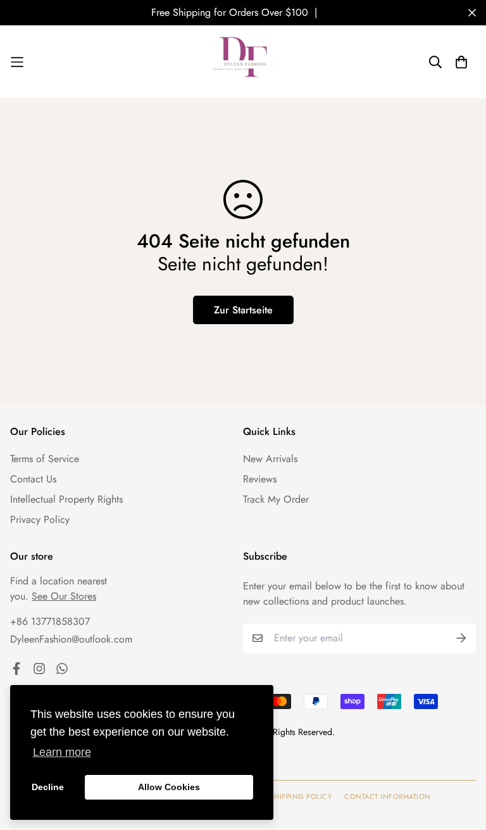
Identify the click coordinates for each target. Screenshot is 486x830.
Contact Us (33, 479)
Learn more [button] (62, 752)
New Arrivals (270, 458)
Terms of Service (44, 458)
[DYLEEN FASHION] (243, 61)
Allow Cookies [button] (169, 787)
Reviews (260, 479)
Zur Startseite (243, 310)
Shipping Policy (301, 796)
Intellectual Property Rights (66, 499)
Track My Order (276, 499)
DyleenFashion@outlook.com (71, 639)
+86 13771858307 (50, 621)
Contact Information (387, 796)
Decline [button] (48, 787)
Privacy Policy (40, 519)
